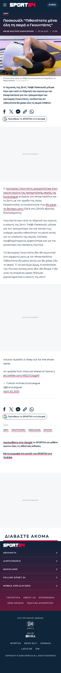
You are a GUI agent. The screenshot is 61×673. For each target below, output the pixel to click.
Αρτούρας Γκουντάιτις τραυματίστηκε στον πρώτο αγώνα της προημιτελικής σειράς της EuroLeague (30, 192)
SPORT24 (15, 643)
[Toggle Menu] (5, 5)
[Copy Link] (25, 111)
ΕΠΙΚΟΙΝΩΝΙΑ (46, 598)
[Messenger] (18, 111)
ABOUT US (29, 598)
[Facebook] (4, 111)
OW (38, 649)
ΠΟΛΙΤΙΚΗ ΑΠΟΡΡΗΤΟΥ (40, 603)
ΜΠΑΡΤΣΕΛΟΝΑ (19, 430)
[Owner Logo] (30, 624)
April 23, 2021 (11, 391)
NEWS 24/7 (30, 643)
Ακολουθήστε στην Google (18, 442)
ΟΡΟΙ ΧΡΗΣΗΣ (15, 603)
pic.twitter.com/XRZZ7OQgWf (21, 375)
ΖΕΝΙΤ (6, 430)
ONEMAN (46, 643)
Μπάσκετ (48, 430)
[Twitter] (11, 111)
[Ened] (30, 635)
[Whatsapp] (31, 111)
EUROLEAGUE (35, 430)
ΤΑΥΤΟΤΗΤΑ (13, 598)
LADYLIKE (26, 649)
